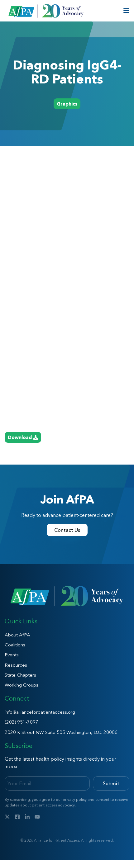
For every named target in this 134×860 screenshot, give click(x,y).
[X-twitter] (7, 817)
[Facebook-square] (17, 817)
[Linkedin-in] (27, 817)
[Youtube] (37, 817)
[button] (67, 103)
